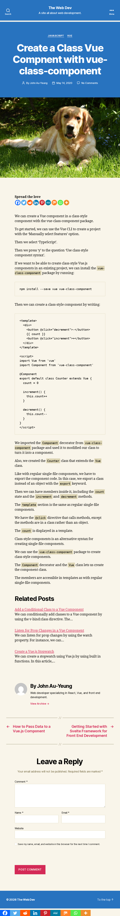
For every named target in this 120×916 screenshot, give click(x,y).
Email (65, 812)
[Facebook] (17, 202)
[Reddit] (30, 202)
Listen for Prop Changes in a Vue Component (49, 630)
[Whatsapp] (60, 202)
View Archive (39, 703)
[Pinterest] (42, 202)
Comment (21, 781)
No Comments (89, 83)
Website (19, 828)
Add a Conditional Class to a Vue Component (49, 609)
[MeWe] (48, 202)
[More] (66, 202)
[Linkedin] (36, 202)
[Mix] (54, 202)
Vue (69, 35)
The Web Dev (60, 8)
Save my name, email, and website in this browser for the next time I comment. (59, 844)
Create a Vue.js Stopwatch (34, 652)
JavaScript (56, 35)
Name (19, 812)
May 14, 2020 (64, 83)
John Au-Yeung (39, 83)
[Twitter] (24, 202)
